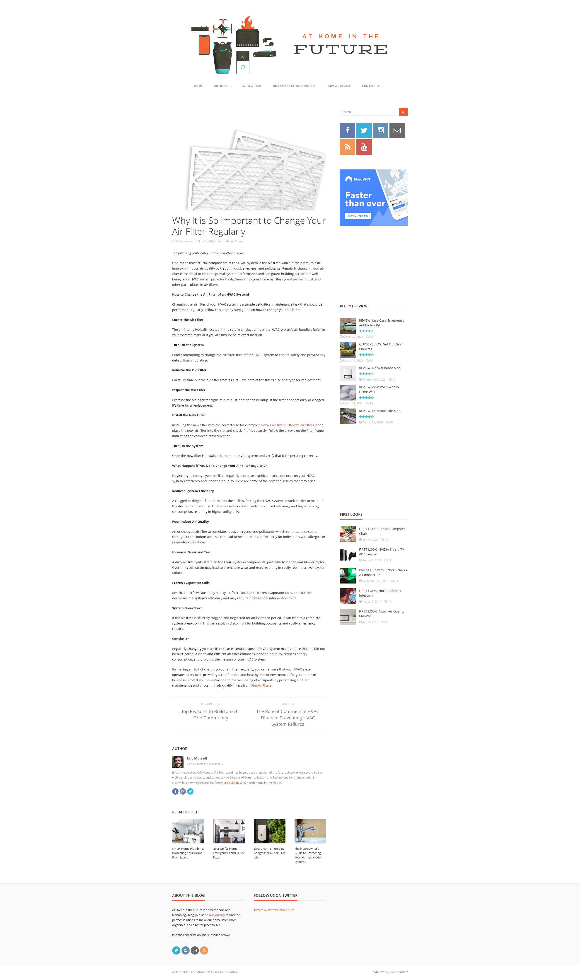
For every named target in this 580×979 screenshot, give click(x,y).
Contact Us (371, 86)
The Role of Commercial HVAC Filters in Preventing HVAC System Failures (287, 717)
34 (396, 581)
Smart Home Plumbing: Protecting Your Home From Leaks (188, 852)
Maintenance (184, 241)
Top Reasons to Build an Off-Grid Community (210, 714)
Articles (220, 86)
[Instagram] (183, 791)
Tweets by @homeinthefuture (274, 910)
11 (389, 560)
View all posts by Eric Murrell (205, 763)
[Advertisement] (374, 259)
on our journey (215, 915)
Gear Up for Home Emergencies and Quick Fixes (228, 852)
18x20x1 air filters (300, 425)
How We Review (338, 86)
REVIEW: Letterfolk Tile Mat (379, 411)
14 (371, 337)
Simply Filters (261, 685)
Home (198, 86)
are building (231, 783)
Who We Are (251, 86)
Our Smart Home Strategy (294, 86)
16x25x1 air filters (272, 425)
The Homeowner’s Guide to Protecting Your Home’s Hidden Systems (308, 855)
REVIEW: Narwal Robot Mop (380, 368)
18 (386, 540)
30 (391, 422)
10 (393, 379)
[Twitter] (190, 791)
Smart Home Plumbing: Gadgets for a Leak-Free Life (269, 852)
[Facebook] (175, 791)
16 (371, 360)
